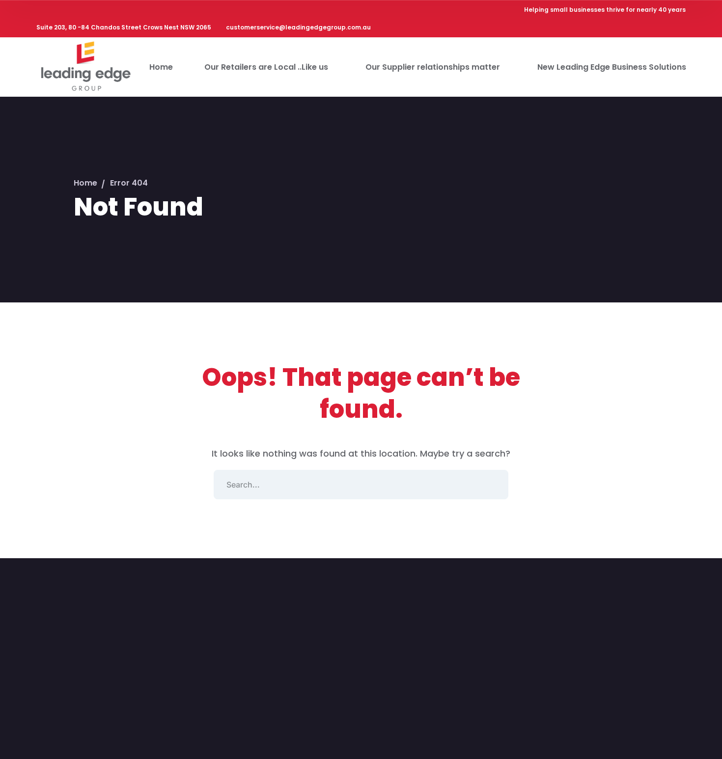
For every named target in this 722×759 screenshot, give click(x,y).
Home (85, 183)
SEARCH (493, 484)
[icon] (617, 29)
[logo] (85, 66)
